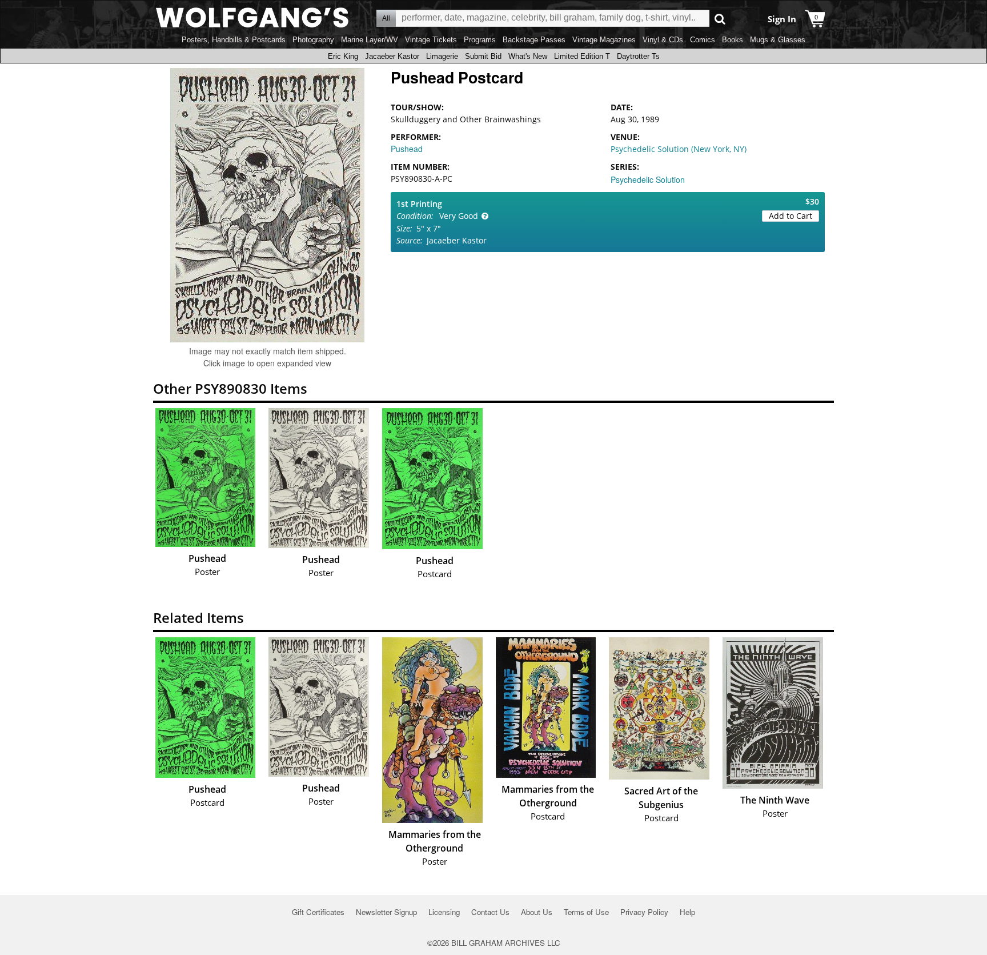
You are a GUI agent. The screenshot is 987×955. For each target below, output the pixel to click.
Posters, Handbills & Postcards (234, 39)
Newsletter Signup (386, 912)
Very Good (458, 215)
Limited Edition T (582, 56)
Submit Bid (483, 56)
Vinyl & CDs (663, 39)
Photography (313, 39)
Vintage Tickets (431, 39)
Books (732, 39)
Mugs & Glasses (777, 39)
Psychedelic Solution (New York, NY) (679, 148)
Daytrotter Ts (638, 56)
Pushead (407, 148)
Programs (480, 39)
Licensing (444, 912)
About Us (536, 912)
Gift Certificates (318, 912)
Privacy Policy (644, 912)
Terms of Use (586, 912)
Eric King (343, 56)
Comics (702, 39)
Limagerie (442, 56)
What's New (527, 56)
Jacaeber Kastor (392, 56)
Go (720, 18)
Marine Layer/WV (369, 39)
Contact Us (490, 912)
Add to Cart (790, 215)
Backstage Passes (534, 39)
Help (687, 912)
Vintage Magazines (604, 39)
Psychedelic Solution (648, 179)
